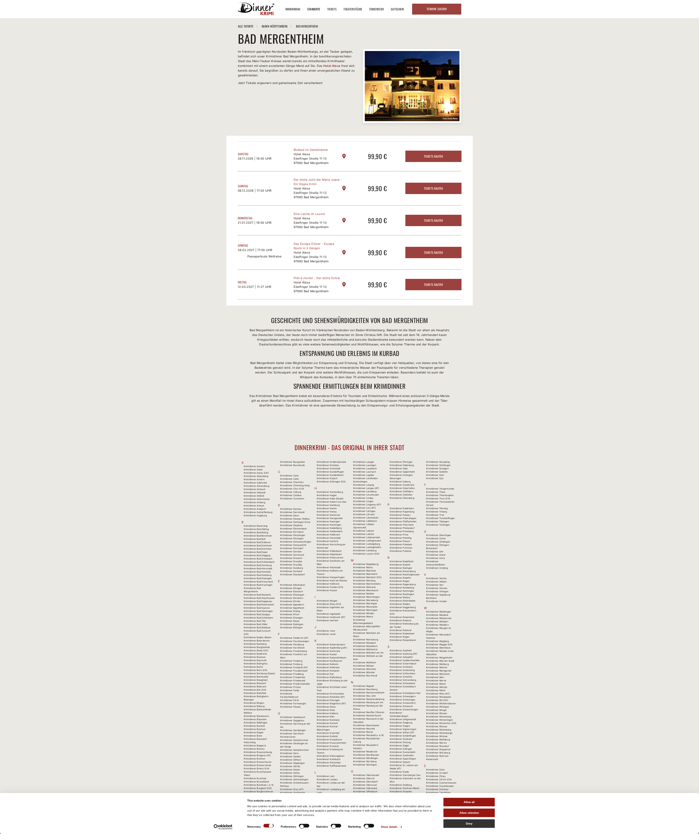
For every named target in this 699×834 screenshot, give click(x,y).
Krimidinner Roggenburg (403, 607)
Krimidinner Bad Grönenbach (259, 562)
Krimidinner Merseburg (365, 600)
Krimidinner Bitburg (254, 706)
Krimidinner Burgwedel (292, 462)
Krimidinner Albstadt (255, 492)
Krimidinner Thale (435, 492)
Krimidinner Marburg (364, 580)
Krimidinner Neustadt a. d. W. (368, 735)
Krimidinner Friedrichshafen (295, 683)
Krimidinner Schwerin (401, 706)
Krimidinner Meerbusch (365, 590)
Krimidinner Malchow (364, 570)
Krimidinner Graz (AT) (291, 789)
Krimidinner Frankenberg (293, 651)
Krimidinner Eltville (290, 601)
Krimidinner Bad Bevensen (258, 535)
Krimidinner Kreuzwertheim (331, 742)
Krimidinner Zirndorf (437, 773)
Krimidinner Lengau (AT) (366, 488)
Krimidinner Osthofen (401, 494)
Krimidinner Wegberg (437, 641)
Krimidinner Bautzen (255, 657)
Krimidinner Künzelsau (329, 762)
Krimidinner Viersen (436, 588)
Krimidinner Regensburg (403, 584)
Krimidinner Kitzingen (328, 700)
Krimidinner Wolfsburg (438, 739)
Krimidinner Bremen (254, 758)
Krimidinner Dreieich (291, 558)
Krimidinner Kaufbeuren (329, 660)
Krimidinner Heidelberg (329, 528)
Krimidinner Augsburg (255, 515)
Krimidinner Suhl (435, 475)
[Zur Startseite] (256, 14)
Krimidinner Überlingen (438, 535)
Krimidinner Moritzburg (365, 639)
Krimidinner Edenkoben (292, 585)
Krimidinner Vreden (436, 601)
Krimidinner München (364, 669)
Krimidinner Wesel (436, 683)
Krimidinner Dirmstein (292, 531)
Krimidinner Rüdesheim (402, 633)
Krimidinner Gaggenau (292, 720)
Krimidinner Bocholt (254, 726)
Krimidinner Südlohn (437, 471)
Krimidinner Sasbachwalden (405, 660)
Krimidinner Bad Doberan (257, 542)
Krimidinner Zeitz (435, 769)
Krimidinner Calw (289, 475)
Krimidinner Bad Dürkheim (258, 545)
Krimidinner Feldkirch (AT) (294, 638)
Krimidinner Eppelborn (292, 604)
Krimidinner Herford (327, 541)
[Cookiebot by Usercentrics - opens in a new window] (223, 827)
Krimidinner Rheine (400, 597)
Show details (389, 826)
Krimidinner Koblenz (328, 713)
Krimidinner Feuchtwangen (294, 641)
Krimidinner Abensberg (256, 476)
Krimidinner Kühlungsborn (331, 756)
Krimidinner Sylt (434, 478)
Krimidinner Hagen (327, 495)
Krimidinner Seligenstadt (403, 719)
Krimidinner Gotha (290, 773)
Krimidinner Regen (400, 581)
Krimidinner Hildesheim (329, 551)
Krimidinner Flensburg (292, 644)
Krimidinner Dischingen (292, 535)
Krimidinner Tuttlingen (438, 524)
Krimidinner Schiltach (401, 666)
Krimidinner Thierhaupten (440, 495)
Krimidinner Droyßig (291, 564)
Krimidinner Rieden (400, 604)
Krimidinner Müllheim (364, 662)
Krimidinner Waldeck (437, 615)
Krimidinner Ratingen (401, 568)
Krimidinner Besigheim (256, 680)
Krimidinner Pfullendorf (402, 528)
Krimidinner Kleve (326, 706)
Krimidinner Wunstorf (437, 746)
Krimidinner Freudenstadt (293, 670)
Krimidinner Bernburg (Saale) (259, 673)
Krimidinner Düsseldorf (292, 574)
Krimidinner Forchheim (292, 647)
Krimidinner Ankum (254, 505)
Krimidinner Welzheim (438, 674)
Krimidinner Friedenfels (292, 677)
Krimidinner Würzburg (438, 752)
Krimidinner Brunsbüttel (256, 781)
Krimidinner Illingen (327, 600)
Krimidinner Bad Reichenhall (259, 604)
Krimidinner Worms (436, 742)
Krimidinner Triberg (436, 511)
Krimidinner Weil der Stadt (440, 660)
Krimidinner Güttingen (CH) (331, 481)
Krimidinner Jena (326, 630)
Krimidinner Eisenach (291, 591)
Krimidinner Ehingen (291, 588)
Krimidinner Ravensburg (403, 571)
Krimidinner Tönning (437, 508)
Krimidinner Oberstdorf (365, 781)
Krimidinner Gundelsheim (330, 475)
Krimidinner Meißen (363, 593)
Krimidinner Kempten (328, 670)
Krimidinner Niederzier (365, 751)
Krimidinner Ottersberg (402, 498)
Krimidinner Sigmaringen (403, 729)
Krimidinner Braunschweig (258, 752)
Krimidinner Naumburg (365, 689)
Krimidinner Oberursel (365, 785)
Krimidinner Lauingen (364, 465)
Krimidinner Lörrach (364, 514)
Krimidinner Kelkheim (328, 667)
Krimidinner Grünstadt (328, 468)
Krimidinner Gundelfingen (330, 471)
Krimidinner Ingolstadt (328, 613)
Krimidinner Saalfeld (401, 650)
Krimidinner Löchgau (364, 511)
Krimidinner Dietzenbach (293, 528)
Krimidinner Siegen (400, 726)
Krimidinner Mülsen (363, 665)
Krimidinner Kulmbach (329, 759)
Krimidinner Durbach (291, 571)
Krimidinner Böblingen (255, 722)
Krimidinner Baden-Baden (258, 637)
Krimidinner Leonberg (364, 491)
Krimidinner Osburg (400, 481)
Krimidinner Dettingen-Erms (295, 522)
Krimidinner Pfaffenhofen (403, 521)
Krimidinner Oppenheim (402, 471)
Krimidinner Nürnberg (364, 761)
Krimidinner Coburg (290, 492)
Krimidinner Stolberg (401, 785)
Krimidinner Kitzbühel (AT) (331, 697)
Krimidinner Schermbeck (403, 663)
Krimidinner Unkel (435, 554)
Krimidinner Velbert (436, 581)
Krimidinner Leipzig (363, 484)
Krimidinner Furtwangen (293, 703)
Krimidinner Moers (363, 616)
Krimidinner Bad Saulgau (257, 614)
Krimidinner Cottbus (291, 495)
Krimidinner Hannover (328, 515)
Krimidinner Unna (435, 558)
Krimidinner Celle (289, 478)
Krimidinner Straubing (438, 462)
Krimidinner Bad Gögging (257, 555)
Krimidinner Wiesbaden (438, 697)
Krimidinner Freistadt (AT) (294, 667)
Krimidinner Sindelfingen (403, 735)
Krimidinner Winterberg (438, 716)
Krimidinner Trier (435, 515)
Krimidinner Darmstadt (292, 512)
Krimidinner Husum (327, 590)
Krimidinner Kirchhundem (330, 693)
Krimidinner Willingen (437, 706)
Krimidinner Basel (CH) (256, 650)
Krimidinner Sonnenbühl (402, 752)
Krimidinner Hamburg (328, 505)
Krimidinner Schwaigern (403, 696)
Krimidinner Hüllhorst (328, 583)
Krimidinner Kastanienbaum (331, 657)
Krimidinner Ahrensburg (256, 486)
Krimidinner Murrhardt (365, 675)
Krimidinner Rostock (401, 620)
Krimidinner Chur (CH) (292, 488)
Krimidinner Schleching (402, 670)
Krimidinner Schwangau (402, 699)
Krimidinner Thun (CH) (438, 498)
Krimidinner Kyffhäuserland (331, 765)
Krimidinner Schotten (401, 676)
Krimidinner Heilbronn (328, 534)
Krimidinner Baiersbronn (257, 640)
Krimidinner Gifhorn (290, 759)
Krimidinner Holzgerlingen (331, 577)
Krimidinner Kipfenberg (329, 677)
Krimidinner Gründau (328, 465)
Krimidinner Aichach (255, 489)
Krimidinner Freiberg (291, 660)
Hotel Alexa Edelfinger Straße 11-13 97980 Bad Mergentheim (311, 158)
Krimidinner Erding (290, 611)
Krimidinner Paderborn (402, 508)
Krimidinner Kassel (327, 654)
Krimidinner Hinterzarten (330, 557)
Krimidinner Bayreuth (255, 660)
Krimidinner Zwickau (437, 789)
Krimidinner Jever (326, 634)
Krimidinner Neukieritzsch (367, 715)
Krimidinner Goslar (290, 769)
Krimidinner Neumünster (366, 725)
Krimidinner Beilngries (255, 663)
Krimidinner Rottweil (401, 630)
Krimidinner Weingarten (438, 670)
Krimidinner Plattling (401, 538)
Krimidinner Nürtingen (365, 764)
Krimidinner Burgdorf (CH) (258, 788)
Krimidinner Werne (436, 680)
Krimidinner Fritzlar (290, 687)
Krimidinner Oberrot (364, 778)
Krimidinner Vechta (436, 578)
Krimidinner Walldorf (437, 621)
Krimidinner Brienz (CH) (256, 768)
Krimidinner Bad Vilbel (255, 624)
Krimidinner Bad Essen (256, 552)
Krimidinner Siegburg (401, 722)
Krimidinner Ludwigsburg (366, 544)
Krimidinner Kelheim (328, 664)
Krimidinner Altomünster (257, 499)
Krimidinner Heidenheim (330, 531)
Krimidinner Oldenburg (402, 465)
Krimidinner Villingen (437, 591)
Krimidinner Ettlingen (291, 627)
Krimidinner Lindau (363, 498)
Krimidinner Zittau (435, 776)
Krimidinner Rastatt (400, 564)
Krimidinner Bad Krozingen (258, 585)
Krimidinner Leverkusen (366, 494)
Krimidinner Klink (326, 710)
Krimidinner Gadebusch (292, 717)
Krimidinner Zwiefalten (438, 792)
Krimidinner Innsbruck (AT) (331, 617)
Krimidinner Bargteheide (257, 647)
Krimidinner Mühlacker (365, 649)
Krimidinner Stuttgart (437, 468)
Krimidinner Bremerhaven (258, 762)
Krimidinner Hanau (327, 511)
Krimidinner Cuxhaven (292, 498)
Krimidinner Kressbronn (329, 739)
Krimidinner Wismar (436, 726)
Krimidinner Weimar (436, 667)
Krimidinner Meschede (365, 606)
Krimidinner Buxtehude (292, 465)
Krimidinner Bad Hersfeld (257, 571)
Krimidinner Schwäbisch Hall (405, 693)
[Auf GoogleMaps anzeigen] (344, 156)
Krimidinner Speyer (400, 762)
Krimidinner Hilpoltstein (329, 554)
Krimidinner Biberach (255, 686)
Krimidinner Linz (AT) (364, 507)
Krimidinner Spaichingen (403, 758)
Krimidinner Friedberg (292, 674)
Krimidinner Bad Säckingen (258, 611)
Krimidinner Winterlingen (439, 720)
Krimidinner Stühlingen (438, 465)
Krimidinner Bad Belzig (256, 532)
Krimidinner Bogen (254, 732)
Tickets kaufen (433, 156)
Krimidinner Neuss (363, 732)
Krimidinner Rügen (400, 636)
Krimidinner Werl (435, 677)
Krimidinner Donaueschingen (295, 541)
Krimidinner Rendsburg (402, 587)
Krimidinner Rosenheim (402, 617)
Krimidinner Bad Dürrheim (258, 548)
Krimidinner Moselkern (365, 646)
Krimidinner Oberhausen (366, 775)
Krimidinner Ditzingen (291, 538)
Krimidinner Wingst (436, 710)
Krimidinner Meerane (364, 587)
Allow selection (469, 812)
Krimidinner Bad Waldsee (257, 627)
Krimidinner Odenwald (365, 788)
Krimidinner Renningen (402, 591)
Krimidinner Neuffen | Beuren (368, 712)
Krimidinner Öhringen (401, 462)
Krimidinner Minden (363, 613)
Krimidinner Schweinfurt (403, 703)
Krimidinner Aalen (253, 469)
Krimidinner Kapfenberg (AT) (332, 647)
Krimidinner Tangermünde (440, 488)
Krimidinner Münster (364, 672)
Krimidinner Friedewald (292, 680)
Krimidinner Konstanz (328, 720)
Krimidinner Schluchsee (402, 673)
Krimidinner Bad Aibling (256, 529)
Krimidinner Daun (289, 515)
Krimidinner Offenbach (365, 791)
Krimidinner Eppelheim (292, 607)
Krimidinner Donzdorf (291, 548)
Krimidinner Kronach (328, 746)
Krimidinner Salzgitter (401, 657)
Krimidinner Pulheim (401, 551)
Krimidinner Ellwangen (292, 594)
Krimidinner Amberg (254, 502)
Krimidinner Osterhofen (402, 488)
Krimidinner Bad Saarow (257, 607)
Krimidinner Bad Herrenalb (258, 568)
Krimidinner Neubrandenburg (368, 699)
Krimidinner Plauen (400, 541)
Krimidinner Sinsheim (401, 739)
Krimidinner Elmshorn (291, 598)
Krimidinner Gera (289, 753)
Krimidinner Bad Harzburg (258, 565)
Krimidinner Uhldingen (438, 541)
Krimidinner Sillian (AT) (402, 732)
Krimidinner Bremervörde (257, 765)
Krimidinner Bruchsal (255, 778)
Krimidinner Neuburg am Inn (368, 702)
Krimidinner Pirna (399, 534)
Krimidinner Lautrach (364, 471)
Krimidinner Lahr (326, 776)
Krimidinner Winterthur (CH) (441, 723)
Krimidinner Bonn (253, 735)
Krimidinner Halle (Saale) (330, 498)
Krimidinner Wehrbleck (438, 647)
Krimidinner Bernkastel (256, 676)
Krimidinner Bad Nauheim (257, 594)
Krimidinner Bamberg (255, 644)
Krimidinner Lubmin (363, 534)
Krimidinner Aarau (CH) (256, 472)
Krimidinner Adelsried (255, 482)
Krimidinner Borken (254, 748)
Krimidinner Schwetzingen (404, 709)
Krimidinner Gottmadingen (294, 779)
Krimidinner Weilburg (437, 664)
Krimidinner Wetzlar (437, 687)
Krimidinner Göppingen (292, 763)
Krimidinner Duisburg (291, 568)
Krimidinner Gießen (290, 756)
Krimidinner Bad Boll (255, 539)
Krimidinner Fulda (289, 690)
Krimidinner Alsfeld (254, 495)
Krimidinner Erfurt (289, 614)
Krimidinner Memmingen (366, 597)
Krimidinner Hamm (327, 508)
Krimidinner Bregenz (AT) (257, 755)
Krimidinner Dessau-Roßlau (295, 518)
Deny (469, 823)
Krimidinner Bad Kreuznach (258, 581)
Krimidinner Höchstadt (329, 567)
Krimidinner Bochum (255, 729)
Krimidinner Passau (400, 515)
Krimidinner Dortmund (292, 554)
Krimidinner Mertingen (365, 603)
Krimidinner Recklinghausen (405, 574)
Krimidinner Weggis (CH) (439, 644)
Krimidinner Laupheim (365, 468)
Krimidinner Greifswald (292, 792)
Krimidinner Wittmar (437, 736)
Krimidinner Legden (363, 475)
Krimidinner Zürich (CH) (439, 779)
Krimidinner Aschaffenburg (258, 512)
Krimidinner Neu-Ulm (364, 695)
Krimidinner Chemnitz (292, 482)
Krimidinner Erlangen (291, 617)
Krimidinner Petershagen (403, 518)
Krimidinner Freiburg (291, 664)
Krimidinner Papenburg (402, 511)
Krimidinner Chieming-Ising (294, 485)
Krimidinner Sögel (399, 745)
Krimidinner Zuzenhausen (440, 786)
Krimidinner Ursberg (437, 568)
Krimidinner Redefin (400, 577)
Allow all (469, 802)
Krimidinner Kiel (325, 674)
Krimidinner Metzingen (365, 610)
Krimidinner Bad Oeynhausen (259, 598)
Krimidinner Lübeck (363, 530)
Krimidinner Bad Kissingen (258, 578)
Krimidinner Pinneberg (402, 531)
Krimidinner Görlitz (290, 766)
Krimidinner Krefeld (327, 736)
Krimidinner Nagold (363, 686)
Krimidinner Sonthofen (402, 755)
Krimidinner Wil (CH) (437, 700)
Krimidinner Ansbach (255, 509)
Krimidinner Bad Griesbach (258, 558)
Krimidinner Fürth (289, 700)
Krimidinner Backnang (256, 525)
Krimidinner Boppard (255, 745)
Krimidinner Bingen (254, 703)
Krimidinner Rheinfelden (403, 600)
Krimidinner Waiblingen (438, 611)
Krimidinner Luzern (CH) (366, 553)
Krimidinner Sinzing (400, 742)
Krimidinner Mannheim (365, 574)
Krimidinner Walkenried (438, 618)
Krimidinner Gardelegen (293, 730)
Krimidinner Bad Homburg (258, 575)
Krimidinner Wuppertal (438, 749)
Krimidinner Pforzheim (402, 524)
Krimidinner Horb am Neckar (332, 580)
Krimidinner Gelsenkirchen (294, 750)
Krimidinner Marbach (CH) (367, 577)
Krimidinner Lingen (363, 501)
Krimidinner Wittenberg (438, 729)
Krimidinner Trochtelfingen (440, 518)
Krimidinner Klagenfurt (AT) (331, 703)
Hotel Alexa (331, 66)
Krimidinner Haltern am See (331, 501)
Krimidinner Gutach (327, 478)
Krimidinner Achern (254, 479)
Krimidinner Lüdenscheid (366, 537)
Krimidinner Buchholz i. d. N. (259, 785)
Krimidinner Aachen (254, 466)
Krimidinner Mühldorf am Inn (368, 652)
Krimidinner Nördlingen (365, 758)
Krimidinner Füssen (290, 706)
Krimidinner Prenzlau (401, 547)
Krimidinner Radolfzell (401, 561)
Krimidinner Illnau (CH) (329, 604)
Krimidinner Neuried (364, 728)
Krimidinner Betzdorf (255, 683)
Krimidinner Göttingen (292, 776)
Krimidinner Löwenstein (365, 517)
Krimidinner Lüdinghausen (367, 540)
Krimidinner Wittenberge (439, 733)
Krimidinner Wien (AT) (438, 693)
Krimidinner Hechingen (329, 524)
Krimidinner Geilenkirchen (294, 740)
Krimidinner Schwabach (402, 683)
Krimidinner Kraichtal (328, 733)
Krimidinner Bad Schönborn (258, 617)
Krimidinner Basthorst (255, 653)
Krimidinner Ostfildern (401, 491)
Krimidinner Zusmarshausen (441, 782)
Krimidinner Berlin (253, 666)
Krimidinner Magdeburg (365, 564)
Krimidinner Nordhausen (366, 754)
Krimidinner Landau (327, 779)
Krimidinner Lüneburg (364, 550)
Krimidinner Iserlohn (327, 620)
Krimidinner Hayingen (328, 521)
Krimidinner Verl (434, 585)
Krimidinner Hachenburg (330, 492)
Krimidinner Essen (289, 621)
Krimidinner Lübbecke (365, 521)
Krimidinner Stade (399, 771)
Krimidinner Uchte (436, 538)
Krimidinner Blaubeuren (256, 716)
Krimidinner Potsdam (401, 544)
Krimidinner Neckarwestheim (368, 692)
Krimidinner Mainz (363, 567)
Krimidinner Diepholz (291, 525)
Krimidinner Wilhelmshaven (441, 703)
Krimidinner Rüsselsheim (403, 640)
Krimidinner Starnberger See (405, 775)
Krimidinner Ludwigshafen (367, 547)
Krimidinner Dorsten (291, 551)
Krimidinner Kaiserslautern (331, 644)
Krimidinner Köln (326, 716)
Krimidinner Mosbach (364, 642)
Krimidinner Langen (363, 462)
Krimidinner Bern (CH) (255, 670)
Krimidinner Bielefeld (255, 693)
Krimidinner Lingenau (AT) (367, 504)
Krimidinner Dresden (291, 561)
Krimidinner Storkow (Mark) (405, 788)
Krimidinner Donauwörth (293, 545)
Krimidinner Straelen (401, 791)
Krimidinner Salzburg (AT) (403, 653)
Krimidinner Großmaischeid (331, 462)
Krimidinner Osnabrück (402, 484)
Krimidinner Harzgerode (330, 518)
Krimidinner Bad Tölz (255, 621)
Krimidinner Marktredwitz (367, 583)
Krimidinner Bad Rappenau (258, 601)
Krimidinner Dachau (290, 509)
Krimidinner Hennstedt (329, 538)
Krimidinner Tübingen (437, 521)
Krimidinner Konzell (327, 723)
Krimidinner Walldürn (437, 624)
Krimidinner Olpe (399, 468)
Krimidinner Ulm (435, 551)
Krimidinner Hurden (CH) (330, 587)
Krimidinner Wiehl (435, 690)
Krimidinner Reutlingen (402, 594)
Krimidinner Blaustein (255, 719)
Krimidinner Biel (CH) (255, 689)
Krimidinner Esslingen (291, 624)
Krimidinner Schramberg (403, 680)
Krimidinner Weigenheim (439, 657)
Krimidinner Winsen (436, 713)
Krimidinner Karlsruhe (328, 651)
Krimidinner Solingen (401, 748)
